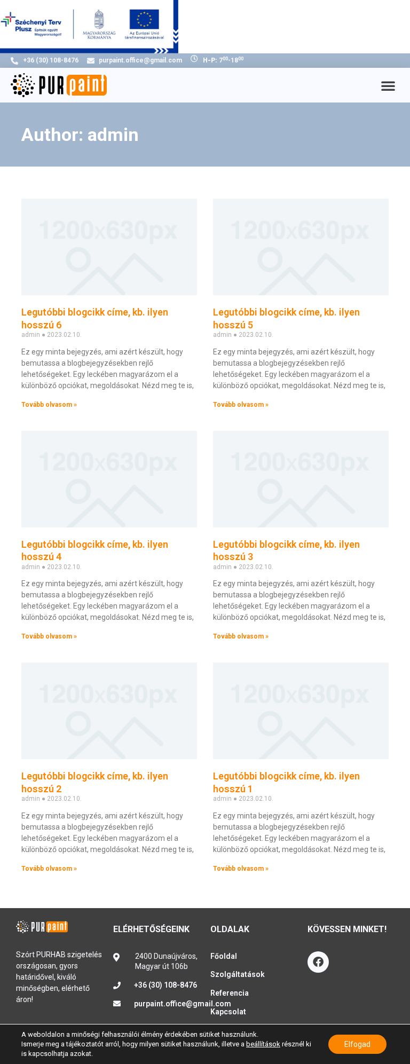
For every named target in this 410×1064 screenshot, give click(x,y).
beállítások (263, 1044)
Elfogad (357, 1044)
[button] (388, 85)
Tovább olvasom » (49, 404)
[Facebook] (318, 962)
